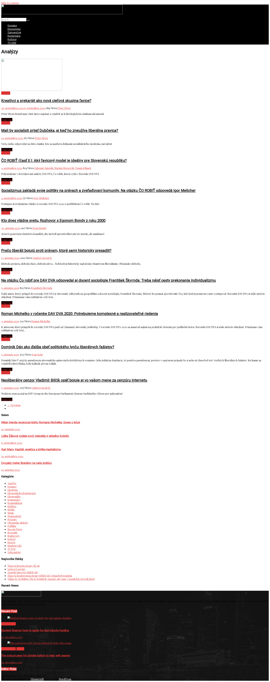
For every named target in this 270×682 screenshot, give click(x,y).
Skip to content (10, 3)
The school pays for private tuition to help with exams (35, 655)
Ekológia (13, 489)
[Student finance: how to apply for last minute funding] (40, 618)
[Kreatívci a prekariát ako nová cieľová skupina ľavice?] (31, 89)
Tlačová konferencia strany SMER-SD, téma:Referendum (40, 575)
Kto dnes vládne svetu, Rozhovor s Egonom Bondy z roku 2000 (53, 220)
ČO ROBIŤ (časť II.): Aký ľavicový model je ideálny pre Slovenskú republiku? (64, 160)
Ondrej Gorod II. (42, 258)
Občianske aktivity (18, 522)
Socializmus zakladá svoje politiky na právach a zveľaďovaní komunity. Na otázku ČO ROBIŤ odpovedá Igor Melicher (98, 190)
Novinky (12, 519)
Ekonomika (14, 29)
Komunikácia (15, 503)
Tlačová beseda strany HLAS (24, 565)
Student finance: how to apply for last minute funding (35, 630)
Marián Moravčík (64, 168)
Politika (12, 526)
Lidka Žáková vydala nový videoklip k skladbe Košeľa (35, 436)
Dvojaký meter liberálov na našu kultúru (26, 463)
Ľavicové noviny (16, 569)
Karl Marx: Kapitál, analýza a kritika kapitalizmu (31, 449)
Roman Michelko (40, 321)
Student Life (15, 545)
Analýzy (5, 93)
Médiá (11, 509)
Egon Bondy (39, 228)
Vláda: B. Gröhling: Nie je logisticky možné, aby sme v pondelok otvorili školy (51, 579)
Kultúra (12, 39)
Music (11, 512)
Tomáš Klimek (83, 168)
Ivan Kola (37, 354)
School (11, 539)
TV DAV (12, 43)
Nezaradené (14, 516)
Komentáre (14, 36)
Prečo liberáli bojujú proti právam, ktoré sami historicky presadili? (56, 250)
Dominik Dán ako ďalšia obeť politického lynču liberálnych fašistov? (57, 347)
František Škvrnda (41, 288)
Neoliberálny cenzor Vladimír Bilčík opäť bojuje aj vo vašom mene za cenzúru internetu (74, 380)
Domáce (12, 25)
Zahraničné (14, 32)
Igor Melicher (41, 198)
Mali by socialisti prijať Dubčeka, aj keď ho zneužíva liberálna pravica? (59, 130)
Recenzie (13, 532)
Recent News (15, 529)
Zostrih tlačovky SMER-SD (23, 572)
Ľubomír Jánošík (43, 168)
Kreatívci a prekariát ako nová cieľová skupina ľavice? (46, 100)
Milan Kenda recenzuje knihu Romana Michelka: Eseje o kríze (40, 422)
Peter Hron (64, 108)
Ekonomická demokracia (22, 493)
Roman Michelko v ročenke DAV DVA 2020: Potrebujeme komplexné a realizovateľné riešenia (79, 313)
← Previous (14, 405)
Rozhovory (14, 535)
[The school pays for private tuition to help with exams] (39, 643)
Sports (11, 542)
